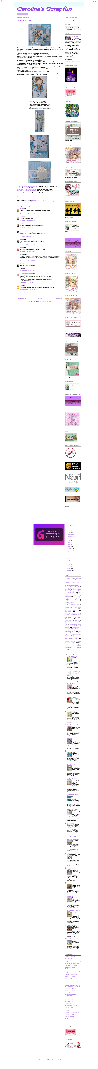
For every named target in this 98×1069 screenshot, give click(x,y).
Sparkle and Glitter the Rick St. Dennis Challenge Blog (72, 986)
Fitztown (75, 595)
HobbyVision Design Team (72, 795)
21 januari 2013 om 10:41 (27, 227)
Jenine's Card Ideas (72, 809)
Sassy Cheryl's (70, 630)
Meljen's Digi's (69, 615)
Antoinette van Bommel (26, 273)
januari (70, 550)
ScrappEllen (70, 896)
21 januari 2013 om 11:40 (27, 244)
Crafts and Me (69, 1001)
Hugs (69, 553)
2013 (68, 532)
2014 (68, 531)
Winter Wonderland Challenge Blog (70, 995)
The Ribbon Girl (69, 639)
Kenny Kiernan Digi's (71, 1005)
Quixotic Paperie (69, 1014)
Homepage (40, 298)
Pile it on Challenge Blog (72, 978)
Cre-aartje (69, 738)
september (71, 534)
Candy (66, 583)
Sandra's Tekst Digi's (71, 628)
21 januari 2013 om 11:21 (27, 236)
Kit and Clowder (71, 823)
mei (69, 542)
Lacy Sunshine (74, 608)
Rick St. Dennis (69, 1016)
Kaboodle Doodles (69, 606)
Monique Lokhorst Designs (72, 868)
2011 (68, 566)
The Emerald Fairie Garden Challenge (72, 991)
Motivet (77, 620)
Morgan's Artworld (70, 976)
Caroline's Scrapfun (44, 9)
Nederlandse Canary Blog (73, 621)
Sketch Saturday (69, 983)
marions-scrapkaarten (73, 839)
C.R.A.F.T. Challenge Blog (72, 582)
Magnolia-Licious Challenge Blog (73, 971)
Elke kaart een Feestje (71, 965)
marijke (22, 216)
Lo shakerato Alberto (72, 836)
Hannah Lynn (70, 599)
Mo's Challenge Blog (71, 974)
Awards (25, 13)
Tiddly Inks (73, 641)
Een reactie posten (24, 292)
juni (69, 540)
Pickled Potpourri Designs (75, 624)
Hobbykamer (68, 600)
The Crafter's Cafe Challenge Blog (26, 190)
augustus (70, 536)
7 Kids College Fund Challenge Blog (27, 186)
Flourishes (68, 596)
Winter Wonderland (71, 556)
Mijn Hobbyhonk (71, 853)
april (69, 544)
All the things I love (72, 656)
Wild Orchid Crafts (70, 1023)
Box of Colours (71, 670)
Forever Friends (76, 596)
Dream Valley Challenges (72, 963)
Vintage (73, 642)
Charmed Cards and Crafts (72, 586)
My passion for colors (73, 883)
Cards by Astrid (71, 683)
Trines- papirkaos (71, 925)
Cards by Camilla (71, 697)
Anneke (22, 208)
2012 (68, 564)
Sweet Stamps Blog (22, 192)
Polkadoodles (70, 625)
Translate (78, 29)
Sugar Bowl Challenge (71, 988)
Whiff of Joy (75, 644)
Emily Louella (73, 593)
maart (69, 546)
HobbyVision (42, 71)
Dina (21, 223)
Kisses (69, 551)
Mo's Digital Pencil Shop (72, 1012)
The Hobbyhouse (71, 638)
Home (19, 13)
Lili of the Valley (33, 202)
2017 (68, 525)
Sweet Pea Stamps (75, 634)
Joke (21, 230)
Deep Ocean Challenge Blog (73, 961)
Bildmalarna (77, 581)
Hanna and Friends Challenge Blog (26, 189)
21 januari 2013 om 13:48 (27, 251)
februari (70, 548)
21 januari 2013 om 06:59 (28, 220)
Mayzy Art (76, 614)
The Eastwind (68, 635)
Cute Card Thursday (70, 958)
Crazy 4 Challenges (70, 956)
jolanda (22, 247)
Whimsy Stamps (69, 645)
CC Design (75, 583)
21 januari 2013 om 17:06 (27, 260)
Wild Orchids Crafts (49, 202)
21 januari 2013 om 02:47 (27, 213)
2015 (68, 529)
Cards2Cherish (71, 711)
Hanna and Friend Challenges (70, 968)
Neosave (70, 623)
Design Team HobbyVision (73, 591)
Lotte (21, 285)
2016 (68, 527)
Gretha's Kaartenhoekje (73, 764)
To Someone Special (71, 561)
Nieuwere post (22, 298)
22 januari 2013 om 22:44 (27, 282)
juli (69, 538)
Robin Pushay (76, 627)
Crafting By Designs (70, 588)
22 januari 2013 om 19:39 (27, 270)
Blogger (60, 1059)
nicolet (22, 239)
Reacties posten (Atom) (44, 301)
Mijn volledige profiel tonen (72, 61)
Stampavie (73, 632)
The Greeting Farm (75, 637)
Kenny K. (77, 606)
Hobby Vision (69, 1003)
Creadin (69, 751)
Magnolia (40, 202)
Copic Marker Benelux (73, 724)
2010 (69, 568)
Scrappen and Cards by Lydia (73, 911)
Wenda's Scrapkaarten (73, 938)
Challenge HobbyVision (71, 585)
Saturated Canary (70, 631)
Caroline (75, 36)
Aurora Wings (74, 579)
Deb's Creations (77, 589)
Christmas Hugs (72, 558)
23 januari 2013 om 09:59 (28, 289)
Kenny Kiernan (69, 607)
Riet (21, 263)
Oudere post (58, 298)
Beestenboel (68, 581)
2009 (69, 570)
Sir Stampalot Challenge (72, 980)
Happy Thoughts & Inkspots (72, 779)
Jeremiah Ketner (75, 604)
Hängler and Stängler (71, 598)
